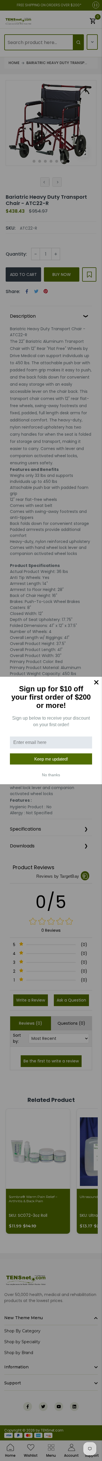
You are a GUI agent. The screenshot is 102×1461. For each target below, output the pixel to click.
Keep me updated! (51, 759)
